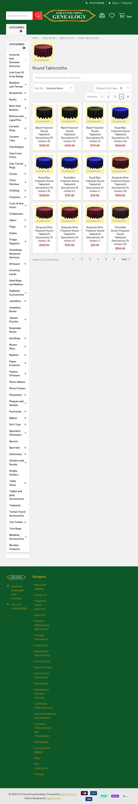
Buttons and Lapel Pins (16, 118)
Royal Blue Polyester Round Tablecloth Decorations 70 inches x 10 (44, 184)
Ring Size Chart (42, 667)
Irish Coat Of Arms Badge (16, 74)
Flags (12, 226)
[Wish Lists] (113, 15)
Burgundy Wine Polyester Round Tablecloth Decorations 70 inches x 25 (120, 184)
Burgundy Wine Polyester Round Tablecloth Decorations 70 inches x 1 (95, 234)
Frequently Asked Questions (40, 604)
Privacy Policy (42, 661)
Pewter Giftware (14, 373)
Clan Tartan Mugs (16, 165)
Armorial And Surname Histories (14, 60)
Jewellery (15, 300)
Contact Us (40, 594)
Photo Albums (17, 381)
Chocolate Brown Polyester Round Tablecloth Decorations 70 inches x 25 (120, 235)
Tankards (15, 505)
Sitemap (39, 774)
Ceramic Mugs (14, 128)
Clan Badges (16, 146)
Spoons (13, 441)
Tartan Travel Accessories (17, 513)
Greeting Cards (14, 272)
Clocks (13, 173)
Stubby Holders (14, 472)
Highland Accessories (16, 292)
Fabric (12, 220)
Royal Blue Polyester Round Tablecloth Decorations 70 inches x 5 (69, 184)
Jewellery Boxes (15, 309)
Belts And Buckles (15, 107)
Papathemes (53, 798)
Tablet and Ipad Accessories (16, 495)
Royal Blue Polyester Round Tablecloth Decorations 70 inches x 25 (120, 134)
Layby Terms (41, 645)
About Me (39, 614)
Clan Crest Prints (15, 155)
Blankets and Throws (16, 84)
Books (12, 99)
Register (127, 2)
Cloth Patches (14, 182)
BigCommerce (68, 794)
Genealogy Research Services (15, 253)
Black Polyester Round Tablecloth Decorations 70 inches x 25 (44, 134)
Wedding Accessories (16, 536)
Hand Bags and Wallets (16, 282)
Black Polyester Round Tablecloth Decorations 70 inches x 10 (69, 134)
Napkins (14, 354)
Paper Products (14, 363)
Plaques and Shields (16, 403)
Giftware (14, 263)
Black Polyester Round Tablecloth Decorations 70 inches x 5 (95, 134)
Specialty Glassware (15, 432)
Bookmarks (15, 92)
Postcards (15, 411)
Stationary (15, 454)
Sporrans (14, 447)
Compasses (16, 213)
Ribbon (13, 417)
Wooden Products (14, 547)
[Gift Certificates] (103, 15)
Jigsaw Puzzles (13, 319)
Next (125, 259)
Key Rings (14, 338)
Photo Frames (17, 388)
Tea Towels (16, 521)
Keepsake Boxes (15, 329)
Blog (37, 758)
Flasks (13, 233)
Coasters (14, 196)
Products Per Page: (107, 88)
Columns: (92, 96)
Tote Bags (15, 528)
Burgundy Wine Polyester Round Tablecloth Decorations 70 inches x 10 (44, 234)
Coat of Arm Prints (16, 205)
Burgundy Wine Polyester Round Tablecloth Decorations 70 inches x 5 (69, 234)
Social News (41, 683)
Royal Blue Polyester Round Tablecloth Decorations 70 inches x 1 (95, 184)
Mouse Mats (13, 346)
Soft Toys (15, 424)
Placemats (15, 394)
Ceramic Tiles (14, 138)
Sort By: (39, 88)
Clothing (14, 190)
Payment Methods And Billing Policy (41, 625)
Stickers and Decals (16, 462)
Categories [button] (16, 27)
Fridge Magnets (14, 241)
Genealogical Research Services (41, 693)
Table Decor (12, 482)
